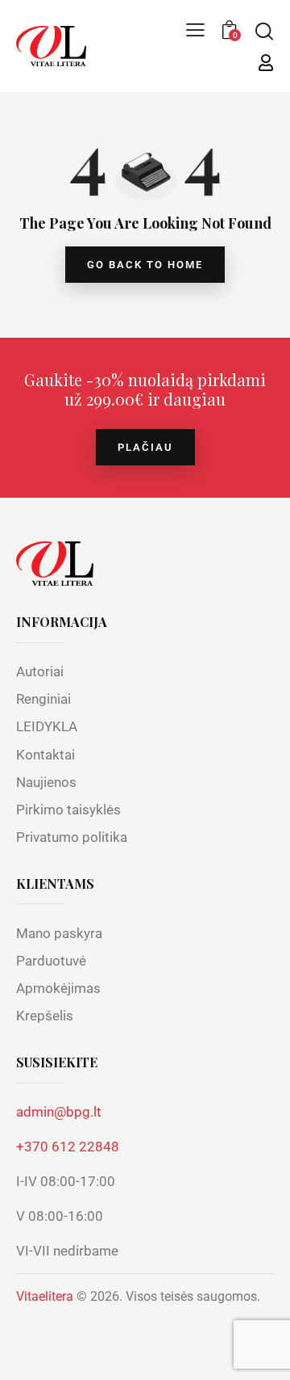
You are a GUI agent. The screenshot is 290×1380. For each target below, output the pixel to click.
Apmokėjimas (58, 988)
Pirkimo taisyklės (68, 809)
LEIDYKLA (46, 726)
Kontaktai (45, 755)
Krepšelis (44, 1016)
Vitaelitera (44, 1296)
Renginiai (43, 699)
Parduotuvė (51, 961)
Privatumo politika (71, 837)
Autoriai (40, 671)
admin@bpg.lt (59, 1112)
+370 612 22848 (67, 1146)
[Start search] (264, 31)
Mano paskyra (59, 933)
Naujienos (46, 782)
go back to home (145, 265)
